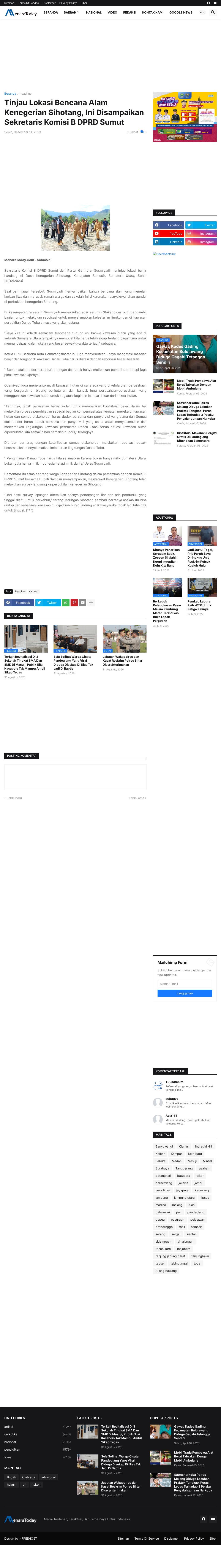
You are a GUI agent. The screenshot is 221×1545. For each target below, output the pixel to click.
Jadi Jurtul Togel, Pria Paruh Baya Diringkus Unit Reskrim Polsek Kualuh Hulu (200, 557)
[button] (202, 12)
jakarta (183, 1183)
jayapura (182, 1190)
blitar (200, 1175)
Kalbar (160, 1153)
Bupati (11, 1477)
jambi (198, 1183)
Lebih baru (14, 798)
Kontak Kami (152, 12)
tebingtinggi (179, 1263)
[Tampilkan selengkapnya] (91, 602)
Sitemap (9, 3)
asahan (204, 1168)
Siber (84, 3)
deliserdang (164, 1183)
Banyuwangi (164, 1146)
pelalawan (197, 1219)
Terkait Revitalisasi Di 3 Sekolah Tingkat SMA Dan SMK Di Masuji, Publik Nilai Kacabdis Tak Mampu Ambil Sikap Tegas (24, 664)
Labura (161, 1161)
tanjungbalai (200, 1256)
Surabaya (162, 1168)
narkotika (37, 1434)
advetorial (48, 1477)
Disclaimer (49, 3)
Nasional (94, 12)
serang (160, 1234)
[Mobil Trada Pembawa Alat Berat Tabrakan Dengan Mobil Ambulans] (163, 386)
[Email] (82, 602)
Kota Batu (195, 1153)
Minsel (207, 1161)
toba (197, 1263)
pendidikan (37, 1449)
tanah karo (163, 1249)
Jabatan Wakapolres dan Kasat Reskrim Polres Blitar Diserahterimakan (122, 660)
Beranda (51, 12)
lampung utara (184, 1197)
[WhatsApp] (65, 602)
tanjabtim (183, 1249)
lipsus (205, 1197)
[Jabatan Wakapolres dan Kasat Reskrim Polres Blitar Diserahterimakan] (87, 1488)
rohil (182, 1227)
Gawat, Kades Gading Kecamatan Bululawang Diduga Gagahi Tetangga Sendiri (192, 1432)
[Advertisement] (110, 55)
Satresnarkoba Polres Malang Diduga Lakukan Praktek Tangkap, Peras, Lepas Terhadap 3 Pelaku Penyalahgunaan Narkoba (196, 410)
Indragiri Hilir (204, 1146)
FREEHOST (29, 1538)
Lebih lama (136, 798)
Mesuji (192, 1161)
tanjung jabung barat (170, 1256)
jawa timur (163, 1190)
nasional (37, 1442)
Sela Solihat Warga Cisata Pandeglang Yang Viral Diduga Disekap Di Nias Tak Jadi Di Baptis (73, 662)
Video (112, 12)
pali (178, 1212)
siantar (191, 1234)
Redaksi (129, 12)
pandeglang (195, 1212)
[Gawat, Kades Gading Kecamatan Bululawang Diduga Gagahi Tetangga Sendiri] (160, 1432)
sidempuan (163, 1241)
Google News (181, 12)
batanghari (163, 1175)
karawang (202, 1190)
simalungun (185, 1241)
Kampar (176, 1153)
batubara (183, 1175)
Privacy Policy (68, 3)
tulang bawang (166, 1270)
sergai (176, 1234)
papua (160, 1219)
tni (24, 1484)
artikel (37, 1426)
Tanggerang (184, 1168)
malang (177, 1205)
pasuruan (177, 1219)
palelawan (163, 1212)
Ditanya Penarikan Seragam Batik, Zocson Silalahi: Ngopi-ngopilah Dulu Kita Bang (166, 557)
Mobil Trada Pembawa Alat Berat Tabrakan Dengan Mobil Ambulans (196, 384)
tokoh (36, 1484)
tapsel (160, 1263)
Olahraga (28, 1477)
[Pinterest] (74, 602)
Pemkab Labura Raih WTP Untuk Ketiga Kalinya (199, 605)
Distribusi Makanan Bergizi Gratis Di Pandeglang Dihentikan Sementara (197, 436)
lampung (162, 1197)
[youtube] (215, 3)
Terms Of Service (28, 3)
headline (26, 93)
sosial (37, 1457)
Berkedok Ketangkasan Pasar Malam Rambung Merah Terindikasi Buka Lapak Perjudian (167, 611)
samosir (33, 591)
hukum (11, 1484)
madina (161, 1205)
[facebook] (208, 3)
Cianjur (184, 1146)
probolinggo (164, 1227)
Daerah (70, 12)
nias (191, 1205)
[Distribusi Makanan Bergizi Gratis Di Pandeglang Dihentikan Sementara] (163, 438)
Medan (177, 1161)
